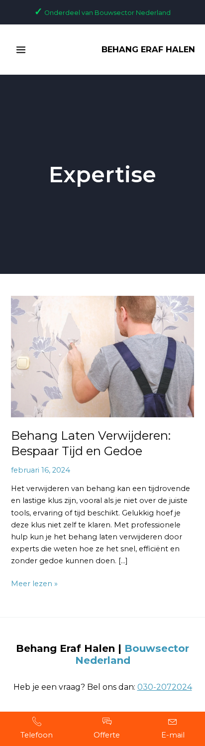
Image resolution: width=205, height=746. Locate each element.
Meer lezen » (34, 583)
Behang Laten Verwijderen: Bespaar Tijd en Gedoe (91, 443)
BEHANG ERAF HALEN (148, 49)
